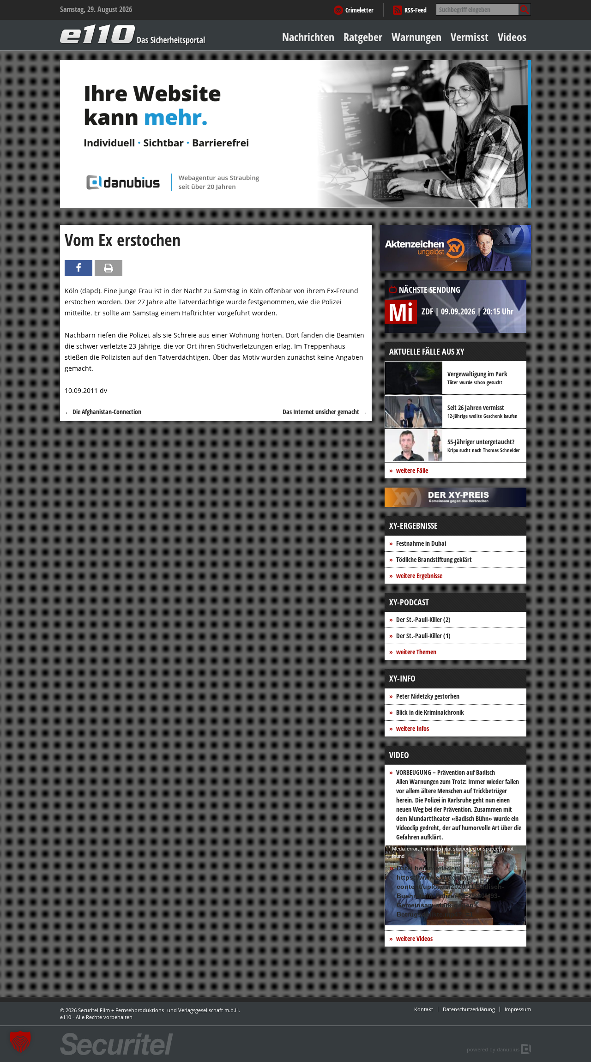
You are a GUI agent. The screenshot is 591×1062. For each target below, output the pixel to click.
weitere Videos (414, 938)
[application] (455, 885)
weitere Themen (416, 651)
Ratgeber (363, 36)
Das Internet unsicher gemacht (325, 411)
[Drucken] (108, 268)
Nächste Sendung (429, 289)
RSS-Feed (415, 10)
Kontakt (423, 1009)
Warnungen (416, 36)
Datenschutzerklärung (469, 1009)
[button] (20, 1041)
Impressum (518, 1009)
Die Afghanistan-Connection (103, 411)
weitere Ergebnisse (419, 575)
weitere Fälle (412, 470)
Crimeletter (359, 10)
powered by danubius (493, 1049)
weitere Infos (412, 728)
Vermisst (469, 36)
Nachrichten (308, 36)
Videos (512, 36)
